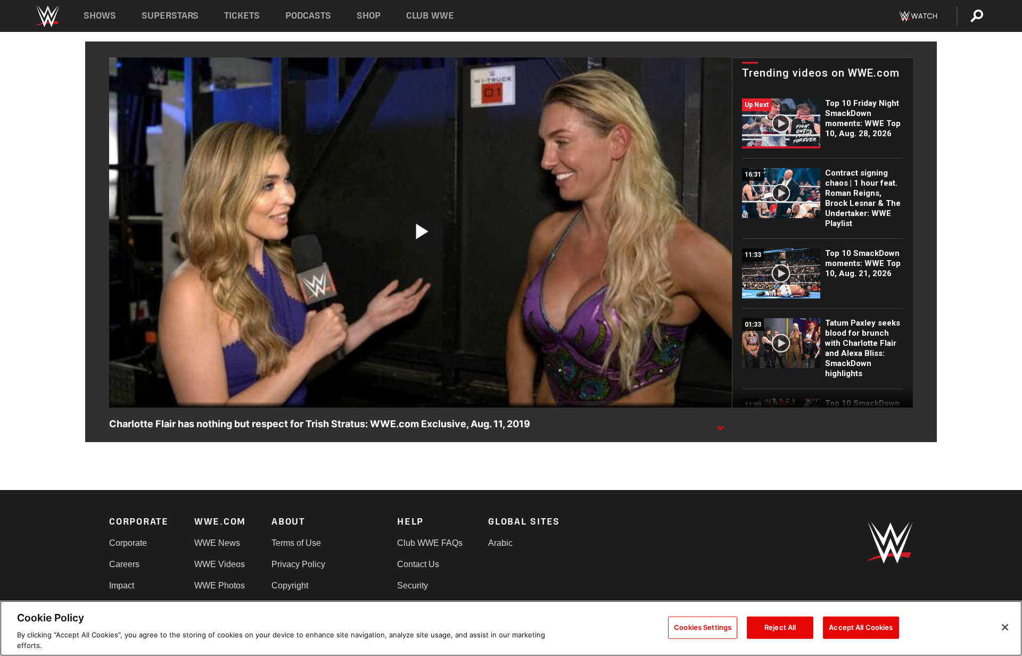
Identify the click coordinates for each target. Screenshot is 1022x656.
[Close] (1005, 627)
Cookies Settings (702, 627)
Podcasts (308, 16)
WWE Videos (219, 564)
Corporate (128, 542)
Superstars (170, 16)
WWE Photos (219, 585)
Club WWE (430, 16)
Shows (100, 16)
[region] (511, 628)
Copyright (289, 585)
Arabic (500, 542)
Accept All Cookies (861, 627)
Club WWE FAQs (430, 542)
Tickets (242, 16)
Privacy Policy (298, 564)
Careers (124, 564)
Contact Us (418, 564)
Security (412, 585)
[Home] (47, 16)
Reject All (780, 627)
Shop (369, 16)
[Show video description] (720, 424)
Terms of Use (296, 542)
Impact (121, 585)
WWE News (217, 542)
